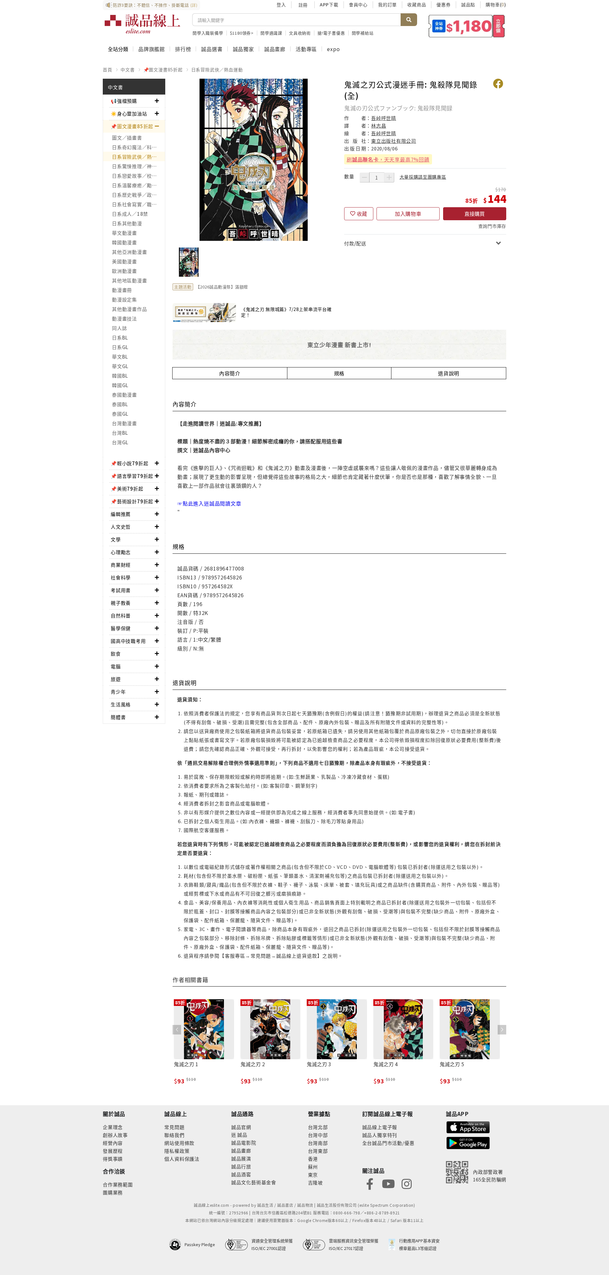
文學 (116, 539)
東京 (313, 1174)
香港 (313, 1158)
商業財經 (121, 564)
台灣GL (120, 442)
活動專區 (306, 49)
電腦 (116, 666)
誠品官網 (241, 1127)
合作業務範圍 (118, 1184)
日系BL (120, 337)
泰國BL (120, 404)
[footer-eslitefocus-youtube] (388, 1183)
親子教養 (121, 602)
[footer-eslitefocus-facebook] (369, 1183)
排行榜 (183, 49)
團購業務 (113, 1192)
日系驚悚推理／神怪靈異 (138, 166)
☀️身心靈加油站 (129, 113)
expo (333, 49)
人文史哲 (121, 526)
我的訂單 (387, 4)
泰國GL (120, 413)
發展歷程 (113, 1150)
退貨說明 (448, 373)
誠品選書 (211, 49)
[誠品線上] (142, 23)
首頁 (107, 69)
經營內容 (113, 1143)
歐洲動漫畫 (124, 271)
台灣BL (120, 432)
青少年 (118, 691)
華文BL (120, 356)
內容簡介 (229, 373)
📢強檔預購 (124, 100)
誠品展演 (241, 1158)
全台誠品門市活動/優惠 (388, 1143)
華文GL (120, 366)
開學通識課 (271, 33)
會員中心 (358, 4)
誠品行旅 (241, 1166)
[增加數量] (389, 177)
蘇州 (313, 1166)
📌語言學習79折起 (132, 475)
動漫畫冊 (122, 290)
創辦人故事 (115, 1135)
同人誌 (119, 328)
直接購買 (474, 213)
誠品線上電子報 (379, 1127)
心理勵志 (121, 552)
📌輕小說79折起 (129, 463)
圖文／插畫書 (127, 137)
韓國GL (120, 385)
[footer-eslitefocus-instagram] (406, 1183)
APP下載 (329, 4)
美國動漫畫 (124, 261)
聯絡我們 (174, 1135)
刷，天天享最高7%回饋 (388, 159)
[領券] (466, 26)
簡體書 (118, 717)
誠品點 (468, 4)
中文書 (127, 69)
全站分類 (118, 49)
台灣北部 (318, 1127)
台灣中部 (318, 1135)
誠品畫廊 (274, 49)
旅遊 (116, 679)
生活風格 (121, 704)
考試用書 (121, 590)
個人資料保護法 (182, 1158)
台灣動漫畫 (124, 423)
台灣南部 (318, 1143)
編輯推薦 (121, 514)
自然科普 (121, 615)
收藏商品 (416, 4)
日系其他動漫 (127, 223)
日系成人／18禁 (130, 213)
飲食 (116, 653)
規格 (339, 373)
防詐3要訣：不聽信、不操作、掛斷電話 (155, 5)
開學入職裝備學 (208, 33)
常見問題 (174, 1127)
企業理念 (113, 1127)
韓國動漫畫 (124, 242)
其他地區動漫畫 (129, 280)
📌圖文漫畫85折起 (163, 69)
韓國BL (120, 375)
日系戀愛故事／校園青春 (138, 175)
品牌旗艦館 (151, 49)
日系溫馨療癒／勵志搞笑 (138, 185)
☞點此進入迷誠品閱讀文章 (209, 503)
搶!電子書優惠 (331, 33)
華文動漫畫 (124, 232)
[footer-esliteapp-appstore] (468, 1126)
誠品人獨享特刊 (379, 1135)
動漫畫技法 (124, 318)
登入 (281, 4)
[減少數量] (364, 177)
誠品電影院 (243, 1142)
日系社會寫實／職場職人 (138, 204)
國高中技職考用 (128, 641)
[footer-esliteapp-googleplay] (468, 1142)
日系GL (120, 347)
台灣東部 (318, 1150)
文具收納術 (300, 33)
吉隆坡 (315, 1182)
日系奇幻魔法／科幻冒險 (138, 147)
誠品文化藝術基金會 (253, 1182)
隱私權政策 (176, 1150)
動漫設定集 (124, 299)
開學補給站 (363, 33)
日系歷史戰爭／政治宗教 (138, 194)
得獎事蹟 (113, 1158)
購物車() (496, 4)
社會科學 (121, 577)
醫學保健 (121, 628)
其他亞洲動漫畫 (129, 251)
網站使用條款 (179, 1143)
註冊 (302, 5)
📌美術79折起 (127, 488)
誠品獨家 (243, 49)
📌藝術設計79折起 (132, 501)
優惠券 (443, 4)
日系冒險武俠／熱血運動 (217, 69)
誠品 (241, 1134)
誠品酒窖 (241, 1174)
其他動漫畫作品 (129, 309)
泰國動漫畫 (124, 394)
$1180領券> (242, 33)
